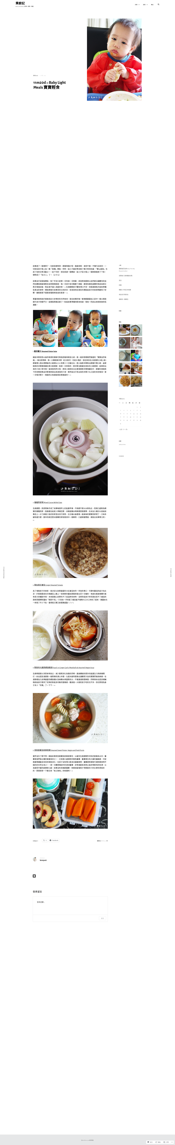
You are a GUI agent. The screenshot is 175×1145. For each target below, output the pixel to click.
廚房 (144, 4)
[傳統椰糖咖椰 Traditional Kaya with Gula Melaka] (124, 343)
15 (137, 413)
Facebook (121, 456)
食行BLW (35, 75)
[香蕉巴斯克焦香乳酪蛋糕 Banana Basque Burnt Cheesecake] (124, 330)
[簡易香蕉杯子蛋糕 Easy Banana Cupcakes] (136, 381)
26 (127, 420)
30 (140, 420)
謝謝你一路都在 (123, 299)
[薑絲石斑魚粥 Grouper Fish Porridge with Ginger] (136, 369)
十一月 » (125, 429)
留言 (102, 918)
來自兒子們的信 (123, 294)
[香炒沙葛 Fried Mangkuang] (124, 381)
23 (140, 416)
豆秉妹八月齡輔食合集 (125, 275)
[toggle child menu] (139, 4)
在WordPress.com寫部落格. (87, 1140)
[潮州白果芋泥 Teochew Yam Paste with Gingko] (136, 330)
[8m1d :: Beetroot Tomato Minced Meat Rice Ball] (136, 356)
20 (130, 416)
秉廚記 (20, 3)
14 (133, 413)
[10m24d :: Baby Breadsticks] (136, 343)
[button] (45, 328)
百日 (120, 280)
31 (120, 423)
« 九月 (120, 429)
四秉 (136, 4)
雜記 (152, 4)
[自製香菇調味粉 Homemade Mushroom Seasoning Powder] (124, 356)
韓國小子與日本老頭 (125, 290)
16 (140, 413)
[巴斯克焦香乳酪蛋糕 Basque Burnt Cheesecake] (124, 369)
